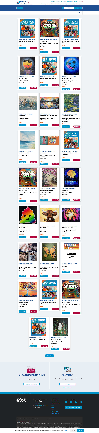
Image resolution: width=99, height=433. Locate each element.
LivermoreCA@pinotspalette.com (41, 405)
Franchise (63, 1)
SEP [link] (79, 13)
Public (70, 8)
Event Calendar (55, 399)
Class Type (19, 8)
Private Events (50, 4)
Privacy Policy (24, 421)
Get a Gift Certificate (31, 384)
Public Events (42, 4)
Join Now (67, 384)
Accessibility (30, 421)
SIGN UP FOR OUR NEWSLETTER (73, 407)
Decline (73, 430)
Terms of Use (18, 421)
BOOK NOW (33, 48)
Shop (69, 4)
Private (78, 8)
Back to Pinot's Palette (56, 1)
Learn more (65, 430)
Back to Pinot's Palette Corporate (24, 393)
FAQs (66, 4)
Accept (80, 430)
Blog (73, 4)
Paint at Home (79, 4)
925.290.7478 (37, 407)
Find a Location (69, 1)
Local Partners (55, 413)
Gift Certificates (59, 4)
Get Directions (37, 403)
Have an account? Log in (67, 387)
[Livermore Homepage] (21, 2)
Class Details (22, 48)
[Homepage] (24, 400)
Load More (49, 355)
